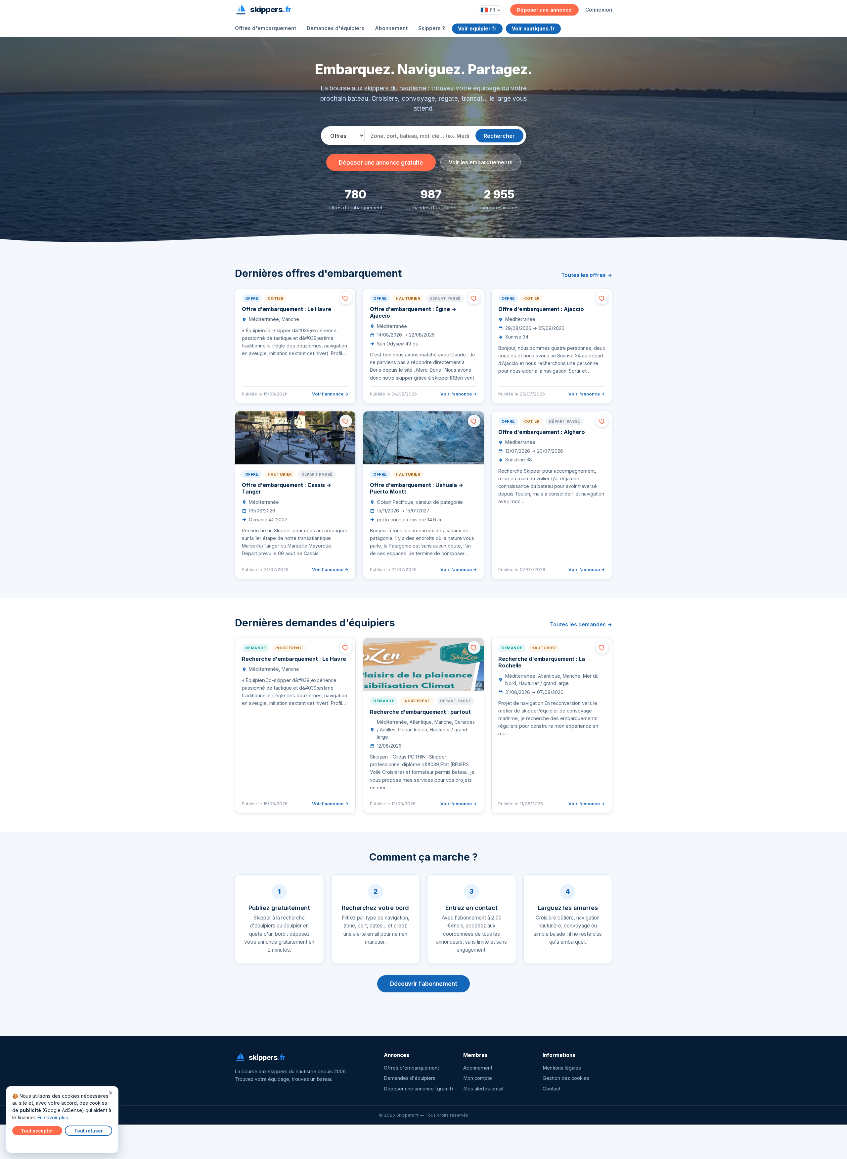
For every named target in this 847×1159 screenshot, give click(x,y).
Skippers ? (431, 28)
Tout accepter (37, 1130)
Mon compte (477, 1078)
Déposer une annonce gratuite (381, 162)
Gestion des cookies (566, 1078)
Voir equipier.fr (477, 29)
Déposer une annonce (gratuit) (418, 1089)
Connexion (598, 10)
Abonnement (391, 28)
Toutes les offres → (586, 275)
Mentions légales (562, 1068)
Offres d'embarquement (265, 28)
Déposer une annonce (544, 10)
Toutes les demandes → (581, 624)
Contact (551, 1089)
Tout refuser (88, 1130)
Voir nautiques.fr (533, 29)
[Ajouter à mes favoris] (345, 298)
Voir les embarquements (481, 162)
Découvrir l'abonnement (423, 983)
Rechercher (499, 135)
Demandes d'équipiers (335, 28)
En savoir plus (52, 1117)
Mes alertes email (483, 1089)
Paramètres (26, 1143)
